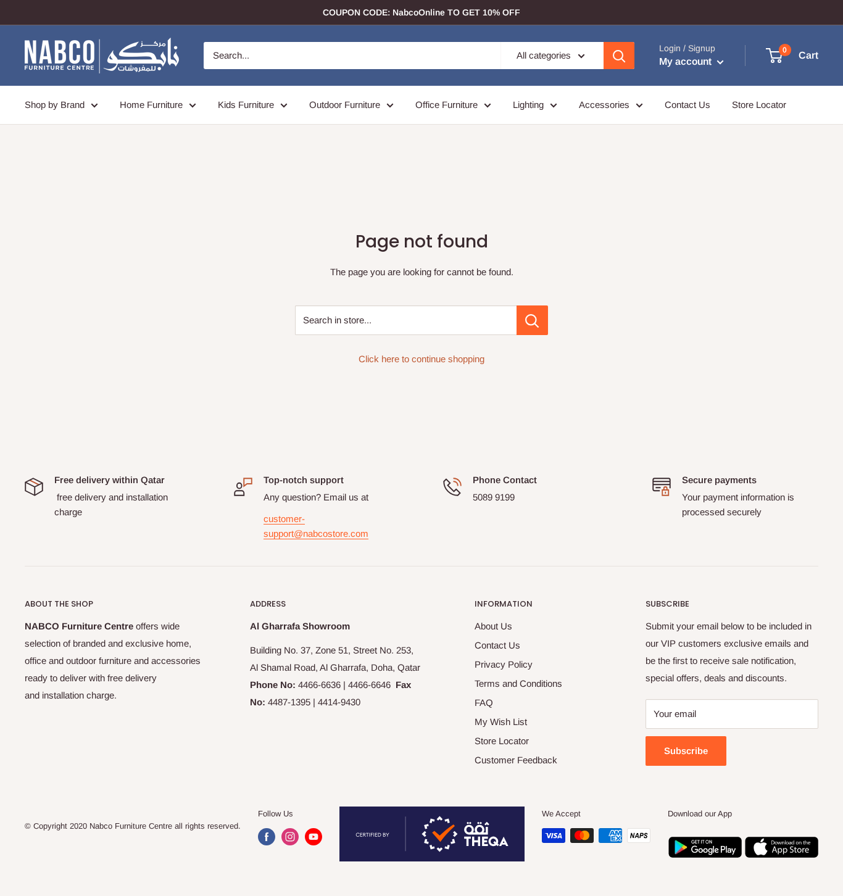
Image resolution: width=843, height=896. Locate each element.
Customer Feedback (516, 760)
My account (686, 61)
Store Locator (759, 104)
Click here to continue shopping (421, 359)
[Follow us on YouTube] (313, 836)
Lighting (528, 104)
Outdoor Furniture (344, 104)
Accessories (604, 104)
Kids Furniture (246, 104)
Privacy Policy (504, 664)
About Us (493, 626)
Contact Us (687, 104)
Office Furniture (446, 104)
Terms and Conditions (518, 683)
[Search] (619, 55)
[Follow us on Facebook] (266, 836)
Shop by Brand (55, 104)
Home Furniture (151, 104)
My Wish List (501, 721)
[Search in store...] (532, 320)
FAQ (484, 702)
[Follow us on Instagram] (290, 836)
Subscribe (686, 750)
